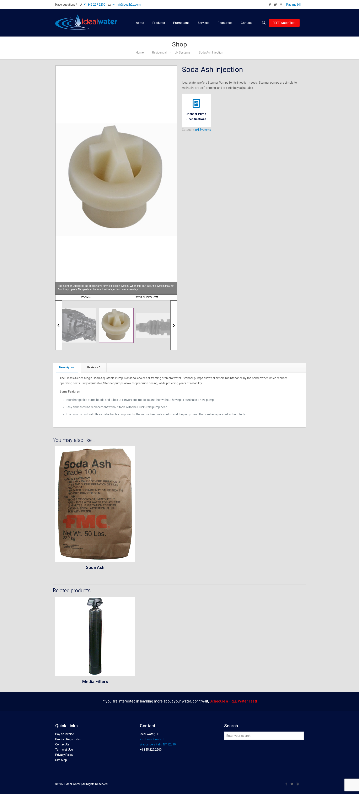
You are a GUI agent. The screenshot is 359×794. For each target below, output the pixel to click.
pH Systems (183, 52)
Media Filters (95, 681)
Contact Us (62, 744)
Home (140, 52)
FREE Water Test (284, 23)
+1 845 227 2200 (94, 4)
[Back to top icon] (339, 785)
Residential (159, 52)
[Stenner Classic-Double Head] (79, 325)
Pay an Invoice (64, 734)
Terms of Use (64, 749)
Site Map (61, 760)
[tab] (67, 367)
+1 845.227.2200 (151, 749)
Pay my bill (293, 4)
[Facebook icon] (270, 4)
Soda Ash (95, 567)
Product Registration (68, 739)
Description (67, 367)
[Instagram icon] (281, 4)
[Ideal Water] (86, 22)
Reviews (93, 367)
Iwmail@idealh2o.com (126, 4)
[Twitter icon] (275, 4)
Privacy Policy (64, 754)
